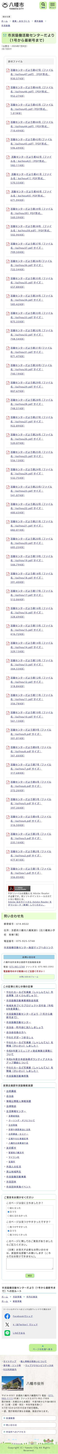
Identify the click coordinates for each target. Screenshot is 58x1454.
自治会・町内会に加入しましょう (25, 1027)
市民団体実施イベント (18, 1187)
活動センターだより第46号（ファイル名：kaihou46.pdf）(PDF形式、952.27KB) (32, 91)
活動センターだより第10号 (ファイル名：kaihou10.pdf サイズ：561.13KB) (32, 716)
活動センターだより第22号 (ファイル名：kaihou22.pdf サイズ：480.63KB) (32, 508)
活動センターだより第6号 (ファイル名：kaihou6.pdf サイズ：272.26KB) (31, 786)
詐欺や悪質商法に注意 (20, 1130)
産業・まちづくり (21, 21)
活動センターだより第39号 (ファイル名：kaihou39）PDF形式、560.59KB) (32, 213)
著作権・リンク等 (12, 1365)
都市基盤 (38, 21)
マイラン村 (14, 1157)
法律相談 (11, 1106)
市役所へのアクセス (16, 1432)
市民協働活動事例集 (17, 1076)
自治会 (10, 1096)
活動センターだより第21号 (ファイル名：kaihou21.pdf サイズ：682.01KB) (32, 525)
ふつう (13, 1212)
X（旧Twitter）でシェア (25, 1325)
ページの (43, 1349)
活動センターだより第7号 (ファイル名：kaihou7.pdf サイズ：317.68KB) (31, 768)
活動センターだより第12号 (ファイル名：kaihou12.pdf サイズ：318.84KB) (32, 682)
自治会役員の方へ (16, 1032)
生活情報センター (16, 1111)
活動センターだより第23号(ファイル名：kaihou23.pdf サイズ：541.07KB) (31, 491)
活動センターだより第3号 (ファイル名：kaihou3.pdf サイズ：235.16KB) (31, 838)
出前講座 (11, 1091)
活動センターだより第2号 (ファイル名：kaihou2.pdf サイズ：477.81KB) (31, 855)
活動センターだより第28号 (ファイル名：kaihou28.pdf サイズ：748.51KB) (32, 404)
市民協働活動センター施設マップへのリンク (28, 947)
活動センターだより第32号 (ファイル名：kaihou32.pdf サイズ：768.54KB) (32, 334)
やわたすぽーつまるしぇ (20, 1037)
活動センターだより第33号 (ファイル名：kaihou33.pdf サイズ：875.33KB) (32, 317)
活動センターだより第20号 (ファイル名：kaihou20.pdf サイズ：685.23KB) (32, 543)
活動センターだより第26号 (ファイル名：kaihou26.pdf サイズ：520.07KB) (32, 438)
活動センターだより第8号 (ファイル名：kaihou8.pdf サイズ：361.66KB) (31, 751)
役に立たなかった (18, 1216)
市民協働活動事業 (16, 1177)
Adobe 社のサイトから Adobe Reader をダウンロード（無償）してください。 (30, 903)
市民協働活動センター (18, 1022)
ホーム (4, 21)
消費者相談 (14, 1116)
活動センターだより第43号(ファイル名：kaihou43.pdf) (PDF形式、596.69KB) (31, 143)
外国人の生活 (13, 1167)
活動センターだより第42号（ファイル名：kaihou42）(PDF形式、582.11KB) (31, 161)
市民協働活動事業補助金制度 (22, 1000)
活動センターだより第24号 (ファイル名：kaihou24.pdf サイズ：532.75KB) (32, 473)
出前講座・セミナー (18, 1134)
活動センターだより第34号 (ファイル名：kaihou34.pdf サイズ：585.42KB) (32, 300)
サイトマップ (9, 1361)
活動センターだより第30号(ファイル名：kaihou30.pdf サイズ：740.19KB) (31, 369)
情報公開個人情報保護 (18, 1101)
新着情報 (17, 1301)
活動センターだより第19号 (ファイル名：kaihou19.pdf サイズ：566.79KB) (32, 560)
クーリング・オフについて (22, 1120)
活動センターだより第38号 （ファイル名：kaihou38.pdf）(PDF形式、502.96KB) (31, 230)
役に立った (15, 1208)
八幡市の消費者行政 (18, 1143)
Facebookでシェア (23, 1316)
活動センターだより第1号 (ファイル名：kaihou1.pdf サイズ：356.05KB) (31, 873)
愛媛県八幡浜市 (16, 1153)
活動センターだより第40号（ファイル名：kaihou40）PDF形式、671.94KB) (31, 195)
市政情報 (17, 1297)
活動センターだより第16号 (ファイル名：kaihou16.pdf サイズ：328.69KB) (32, 612)
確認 (30, 1276)
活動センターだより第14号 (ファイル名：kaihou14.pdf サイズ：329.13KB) (32, 647)
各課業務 (10, 1418)
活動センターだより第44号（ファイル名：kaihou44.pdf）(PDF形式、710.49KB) (32, 126)
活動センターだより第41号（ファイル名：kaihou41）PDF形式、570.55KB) (31, 178)
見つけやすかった (18, 1227)
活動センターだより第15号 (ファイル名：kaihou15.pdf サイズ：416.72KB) (32, 630)
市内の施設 (31, 1297)
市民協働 (5, 26)
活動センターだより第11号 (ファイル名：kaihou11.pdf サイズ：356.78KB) (32, 699)
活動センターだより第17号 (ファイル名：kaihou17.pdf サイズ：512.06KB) (32, 595)
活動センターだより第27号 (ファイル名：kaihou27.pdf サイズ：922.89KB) (32, 421)
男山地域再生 (13, 1172)
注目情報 (13, 1125)
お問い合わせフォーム (29, 977)
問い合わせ (11, 1425)
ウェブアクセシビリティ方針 (39, 1365)
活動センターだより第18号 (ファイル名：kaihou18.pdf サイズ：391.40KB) (32, 577)
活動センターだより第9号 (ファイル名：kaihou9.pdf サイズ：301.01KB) (31, 734)
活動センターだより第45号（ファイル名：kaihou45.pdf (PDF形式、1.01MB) (32, 109)
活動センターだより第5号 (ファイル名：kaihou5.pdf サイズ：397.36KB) (31, 803)
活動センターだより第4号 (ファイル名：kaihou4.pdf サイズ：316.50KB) (31, 821)
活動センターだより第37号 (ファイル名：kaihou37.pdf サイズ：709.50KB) (32, 248)
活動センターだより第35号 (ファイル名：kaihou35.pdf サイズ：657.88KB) (32, 282)
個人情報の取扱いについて (34, 1361)
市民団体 (11, 1182)
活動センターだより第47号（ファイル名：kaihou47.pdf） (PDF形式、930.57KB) (32, 74)
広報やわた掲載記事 (18, 1139)
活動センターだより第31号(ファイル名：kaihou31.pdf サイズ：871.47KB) (31, 352)
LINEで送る (19, 1333)
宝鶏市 (12, 1162)
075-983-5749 (17, 967)
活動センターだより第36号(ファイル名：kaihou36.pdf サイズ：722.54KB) (31, 265)
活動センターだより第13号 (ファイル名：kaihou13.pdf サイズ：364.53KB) (32, 664)
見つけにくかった (18, 1235)
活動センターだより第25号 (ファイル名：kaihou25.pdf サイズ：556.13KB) (32, 456)
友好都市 (11, 1148)
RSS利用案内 (9, 1370)
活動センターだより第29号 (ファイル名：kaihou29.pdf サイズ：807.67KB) (32, 386)
